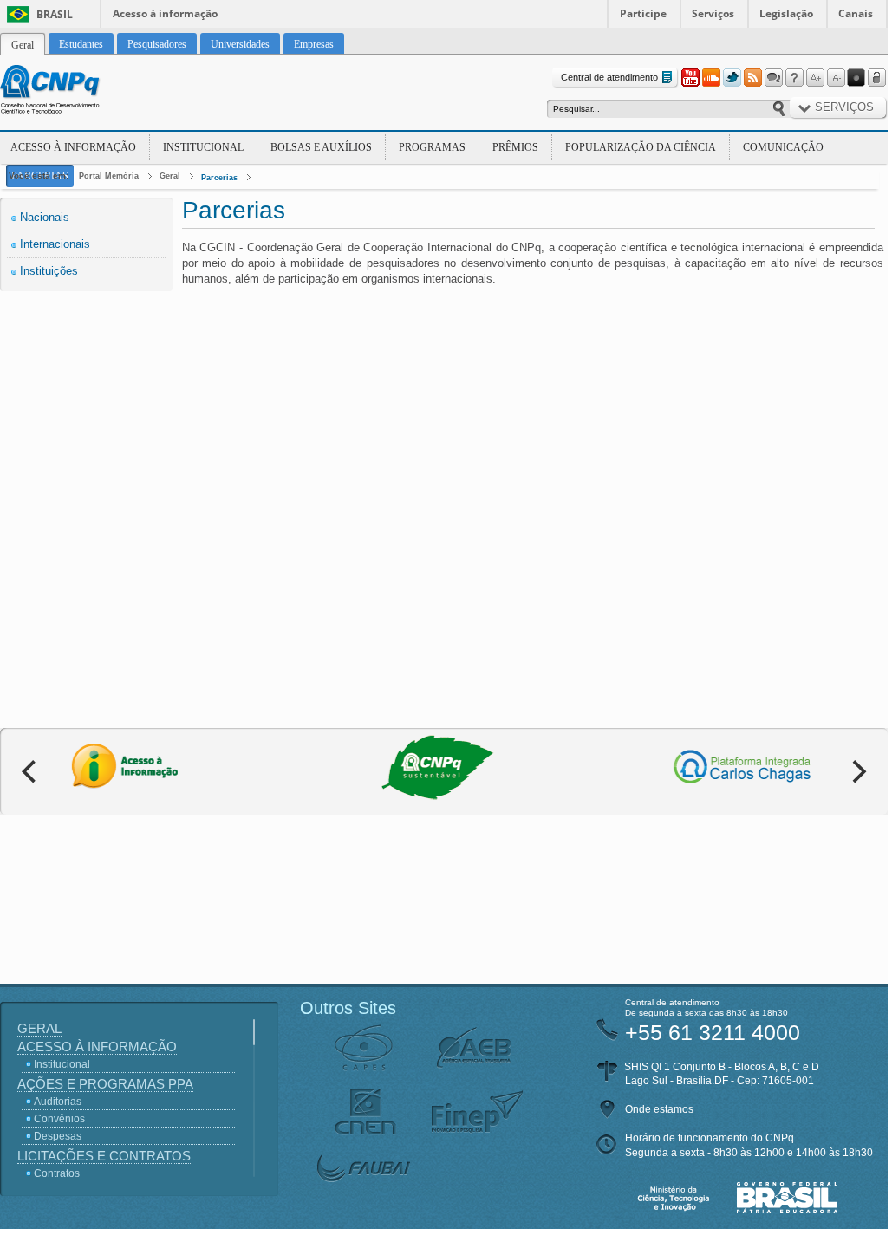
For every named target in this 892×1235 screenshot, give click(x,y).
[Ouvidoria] (773, 78)
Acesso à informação (165, 13)
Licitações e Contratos (104, 1155)
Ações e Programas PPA (105, 1083)
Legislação (786, 13)
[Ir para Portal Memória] (71, 92)
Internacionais (55, 243)
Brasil (54, 14)
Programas (432, 147)
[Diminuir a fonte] (835, 78)
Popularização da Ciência (640, 147)
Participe (643, 13)
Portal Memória (109, 176)
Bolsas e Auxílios (321, 147)
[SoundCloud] (710, 78)
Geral (170, 176)
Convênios (59, 1119)
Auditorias (57, 1101)
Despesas (57, 1136)
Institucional (203, 147)
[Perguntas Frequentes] (794, 78)
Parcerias (219, 177)
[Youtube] (690, 78)
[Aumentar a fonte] (814, 78)
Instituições (49, 270)
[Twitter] (731, 78)
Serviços (713, 13)
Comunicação (783, 147)
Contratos (57, 1173)
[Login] (877, 78)
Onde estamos (659, 1109)
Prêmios (515, 147)
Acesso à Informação (73, 147)
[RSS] (752, 78)
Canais (855, 13)
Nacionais (44, 217)
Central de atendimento (609, 77)
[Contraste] (856, 78)
